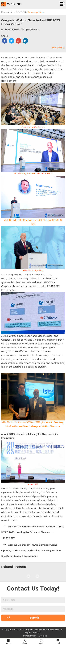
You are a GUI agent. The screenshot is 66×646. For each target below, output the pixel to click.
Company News (36, 12)
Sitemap (43, 636)
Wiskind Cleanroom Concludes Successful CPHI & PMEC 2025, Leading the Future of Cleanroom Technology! (32, 532)
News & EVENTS (18, 12)
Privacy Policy (29, 636)
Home (4, 12)
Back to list (58, 47)
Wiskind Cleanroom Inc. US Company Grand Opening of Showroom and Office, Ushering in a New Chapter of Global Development (31, 550)
